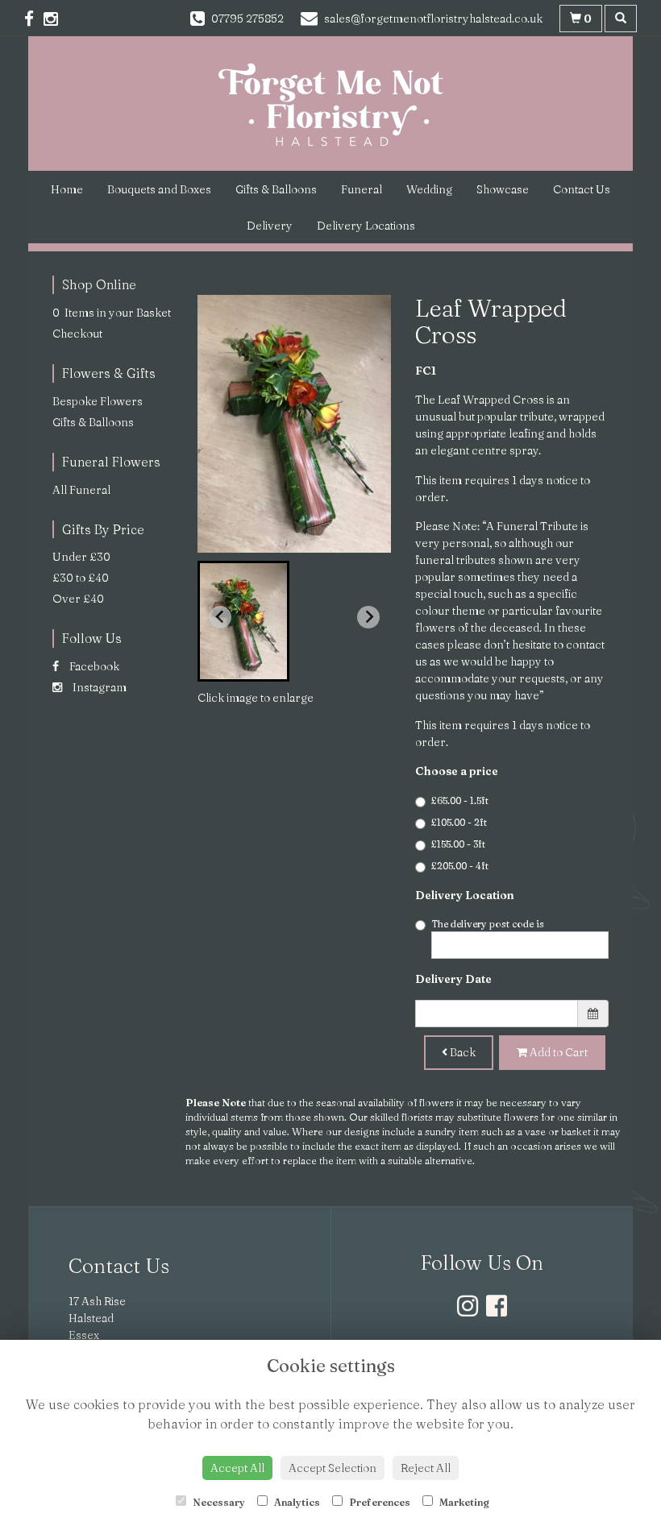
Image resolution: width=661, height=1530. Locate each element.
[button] (243, 621)
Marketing (463, 1502)
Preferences (378, 1502)
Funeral (361, 189)
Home (67, 189)
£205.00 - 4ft (459, 866)
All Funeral (81, 490)
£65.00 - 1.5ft (459, 800)
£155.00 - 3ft (458, 844)
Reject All (426, 1468)
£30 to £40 (80, 577)
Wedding (429, 189)
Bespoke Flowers (97, 401)
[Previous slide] (220, 617)
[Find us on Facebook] (34, 18)
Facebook (93, 666)
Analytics (296, 1502)
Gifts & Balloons (276, 189)
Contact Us (581, 189)
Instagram (98, 687)
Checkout (77, 333)
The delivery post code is (487, 924)
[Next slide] (368, 617)
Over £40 (78, 598)
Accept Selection (332, 1468)
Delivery (270, 225)
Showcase (502, 189)
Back (461, 1052)
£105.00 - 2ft (459, 822)
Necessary (217, 1502)
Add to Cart (557, 1052)
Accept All (237, 1468)
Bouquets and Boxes (159, 189)
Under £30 (81, 556)
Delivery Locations (366, 225)
